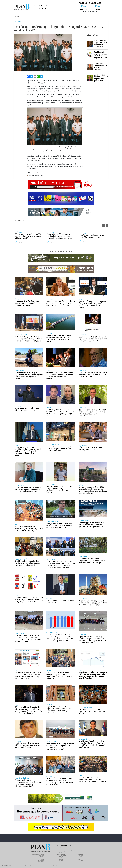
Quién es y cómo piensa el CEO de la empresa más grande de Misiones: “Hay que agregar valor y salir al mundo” (93, 413)
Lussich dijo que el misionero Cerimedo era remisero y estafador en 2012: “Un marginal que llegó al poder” (60, 412)
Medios (80, 856)
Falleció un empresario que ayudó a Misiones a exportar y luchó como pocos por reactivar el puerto (29, 490)
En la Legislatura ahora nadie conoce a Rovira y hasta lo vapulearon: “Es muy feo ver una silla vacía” (59, 675)
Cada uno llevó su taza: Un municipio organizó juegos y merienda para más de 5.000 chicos (92, 779)
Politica (61, 859)
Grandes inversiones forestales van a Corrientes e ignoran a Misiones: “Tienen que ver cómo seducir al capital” (60, 375)
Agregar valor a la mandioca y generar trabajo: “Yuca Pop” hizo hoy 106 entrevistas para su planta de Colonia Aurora (92, 640)
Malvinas (61, 856)
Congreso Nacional (61, 854)
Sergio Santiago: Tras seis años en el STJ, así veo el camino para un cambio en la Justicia (28, 745)
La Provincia (81, 855)
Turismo (80, 860)
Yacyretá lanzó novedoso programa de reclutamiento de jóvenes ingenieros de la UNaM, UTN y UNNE (60, 338)
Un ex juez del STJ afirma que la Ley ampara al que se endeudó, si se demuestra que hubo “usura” (60, 303)
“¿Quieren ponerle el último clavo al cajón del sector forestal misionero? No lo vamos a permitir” (93, 339)
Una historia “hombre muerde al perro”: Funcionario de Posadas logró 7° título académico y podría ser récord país (92, 744)
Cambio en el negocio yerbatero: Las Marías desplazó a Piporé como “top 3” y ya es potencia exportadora (29, 600)
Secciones (17, 16)
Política (42, 859)
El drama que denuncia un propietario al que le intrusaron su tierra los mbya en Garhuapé (92, 561)
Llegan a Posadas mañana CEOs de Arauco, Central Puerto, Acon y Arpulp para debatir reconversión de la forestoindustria (93, 490)
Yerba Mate (41, 861)
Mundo (42, 858)
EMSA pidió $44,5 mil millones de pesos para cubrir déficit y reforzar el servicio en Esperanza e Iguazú (28, 339)
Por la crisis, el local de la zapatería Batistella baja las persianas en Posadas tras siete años (60, 449)
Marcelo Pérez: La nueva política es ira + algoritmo (60, 601)
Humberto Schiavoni (87, 241)
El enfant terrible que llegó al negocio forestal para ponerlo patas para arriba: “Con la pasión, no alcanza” (29, 376)
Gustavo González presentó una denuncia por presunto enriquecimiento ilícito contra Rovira (59, 489)
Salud (79, 859)
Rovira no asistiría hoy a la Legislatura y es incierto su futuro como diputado (92, 712)
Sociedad (61, 860)
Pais (79, 858)
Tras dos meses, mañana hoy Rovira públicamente (90, 449)
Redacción (21, 241)
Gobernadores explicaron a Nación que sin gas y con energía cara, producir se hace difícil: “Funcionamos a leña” (60, 746)
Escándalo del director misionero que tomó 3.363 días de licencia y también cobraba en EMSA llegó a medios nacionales (28, 675)
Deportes (80, 854)
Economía (41, 855)
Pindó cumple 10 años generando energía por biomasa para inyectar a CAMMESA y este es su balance (93, 603)
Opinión (61, 858)
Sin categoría (40, 860)
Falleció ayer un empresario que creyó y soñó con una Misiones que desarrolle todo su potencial (60, 525)
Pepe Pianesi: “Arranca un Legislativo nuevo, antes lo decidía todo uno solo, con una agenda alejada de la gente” (59, 710)
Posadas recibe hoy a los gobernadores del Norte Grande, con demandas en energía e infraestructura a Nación (29, 783)
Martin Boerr (42, 5)
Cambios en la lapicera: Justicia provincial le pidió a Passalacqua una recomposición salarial (27, 563)
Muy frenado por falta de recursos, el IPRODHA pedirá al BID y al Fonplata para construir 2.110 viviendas (92, 304)
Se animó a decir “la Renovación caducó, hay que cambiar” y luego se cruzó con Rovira (28, 303)
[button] (107, 225)
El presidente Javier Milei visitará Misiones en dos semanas (27, 409)
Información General (61, 855)
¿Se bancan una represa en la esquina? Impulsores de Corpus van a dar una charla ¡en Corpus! (29, 529)
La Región (41, 856)
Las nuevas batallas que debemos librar (93, 236)
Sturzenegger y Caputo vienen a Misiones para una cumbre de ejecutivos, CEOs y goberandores (91, 525)
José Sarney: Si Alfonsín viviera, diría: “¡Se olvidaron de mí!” (27, 236)
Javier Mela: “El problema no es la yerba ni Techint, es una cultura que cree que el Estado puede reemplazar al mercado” (60, 236)
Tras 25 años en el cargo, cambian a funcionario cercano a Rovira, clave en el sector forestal (93, 374)
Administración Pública (38, 854)
